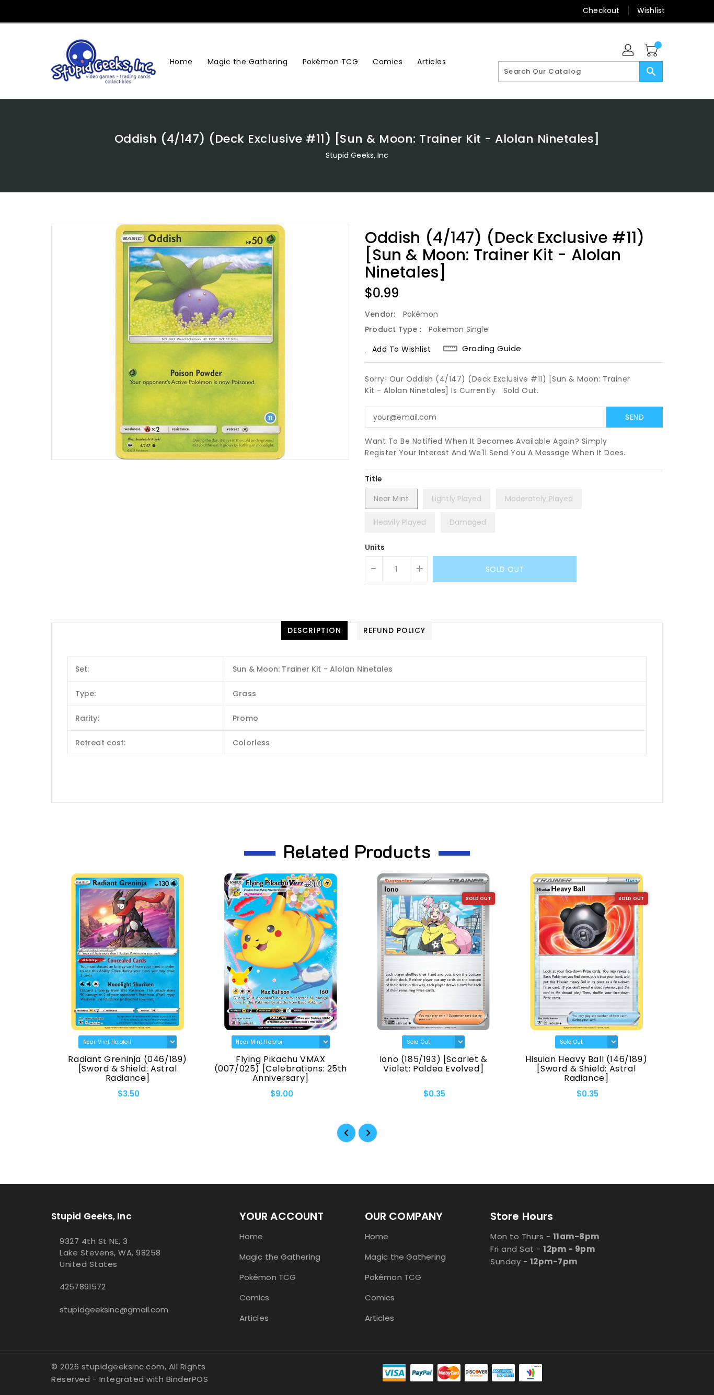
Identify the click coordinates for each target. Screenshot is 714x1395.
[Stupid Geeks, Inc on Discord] (116, 10)
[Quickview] (67, 1097)
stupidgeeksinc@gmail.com (114, 1309)
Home (251, 1236)
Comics (254, 1297)
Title (374, 479)
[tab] (314, 630)
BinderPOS (187, 1379)
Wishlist (651, 10)
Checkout (601, 10)
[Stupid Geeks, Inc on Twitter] (56, 10)
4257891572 (83, 1286)
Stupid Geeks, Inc (357, 155)
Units (375, 547)
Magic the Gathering (279, 1256)
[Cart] (652, 50)
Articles (254, 1317)
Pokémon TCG (267, 1277)
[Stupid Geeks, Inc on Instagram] (76, 10)
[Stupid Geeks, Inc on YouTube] (96, 10)
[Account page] (628, 50)
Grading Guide (492, 348)
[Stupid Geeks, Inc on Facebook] (36, 10)
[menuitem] (181, 61)
